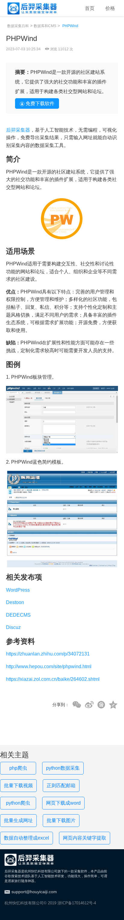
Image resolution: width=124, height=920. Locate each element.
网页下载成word (63, 803)
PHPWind (70, 26)
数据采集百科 (18, 26)
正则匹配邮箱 (61, 785)
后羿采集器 (18, 130)
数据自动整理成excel (26, 837)
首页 (90, 8)
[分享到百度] (101, 705)
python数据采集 (63, 768)
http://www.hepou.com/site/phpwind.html (48, 666)
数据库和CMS (45, 26)
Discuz (13, 627)
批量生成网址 (18, 820)
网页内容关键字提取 (84, 837)
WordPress (18, 590)
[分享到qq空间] (113, 705)
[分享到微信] (77, 705)
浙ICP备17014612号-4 (76, 903)
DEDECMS (18, 615)
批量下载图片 (61, 820)
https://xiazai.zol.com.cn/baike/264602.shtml (53, 679)
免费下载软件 (40, 103)
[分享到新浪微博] (89, 705)
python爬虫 (18, 803)
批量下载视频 (18, 785)
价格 (110, 8)
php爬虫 (18, 768)
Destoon (15, 602)
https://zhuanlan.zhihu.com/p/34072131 (48, 653)
